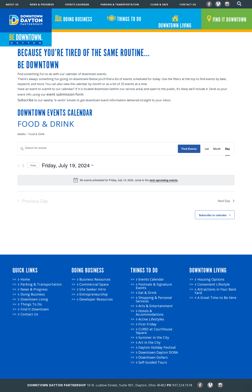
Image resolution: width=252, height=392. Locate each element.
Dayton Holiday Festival (157, 347)
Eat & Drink (147, 292)
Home (25, 279)
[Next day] (23, 165)
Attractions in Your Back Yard (215, 291)
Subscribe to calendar (213, 215)
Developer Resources (96, 299)
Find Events (189, 149)
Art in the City (149, 342)
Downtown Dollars (153, 357)
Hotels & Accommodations (149, 312)
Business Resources (95, 279)
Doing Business (32, 294)
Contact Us (29, 314)
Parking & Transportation (41, 284)
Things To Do (31, 304)
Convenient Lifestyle (213, 284)
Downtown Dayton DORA (158, 352)
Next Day (224, 201)
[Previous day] (19, 165)
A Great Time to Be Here (216, 297)
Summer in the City (153, 337)
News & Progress (34, 289)
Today (33, 165)
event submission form (64, 94)
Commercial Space (94, 284)
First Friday (147, 324)
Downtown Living (34, 299)
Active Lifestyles (151, 319)
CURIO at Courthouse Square (154, 330)
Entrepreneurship (93, 294)
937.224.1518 (182, 385)
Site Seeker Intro (92, 289)
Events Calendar (151, 279)
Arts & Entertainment (155, 306)
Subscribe (25, 100)
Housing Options (210, 279)
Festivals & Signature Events (154, 286)
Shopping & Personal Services (154, 299)
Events (21, 134)
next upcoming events (163, 180)
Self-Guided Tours (152, 362)
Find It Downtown (34, 309)
